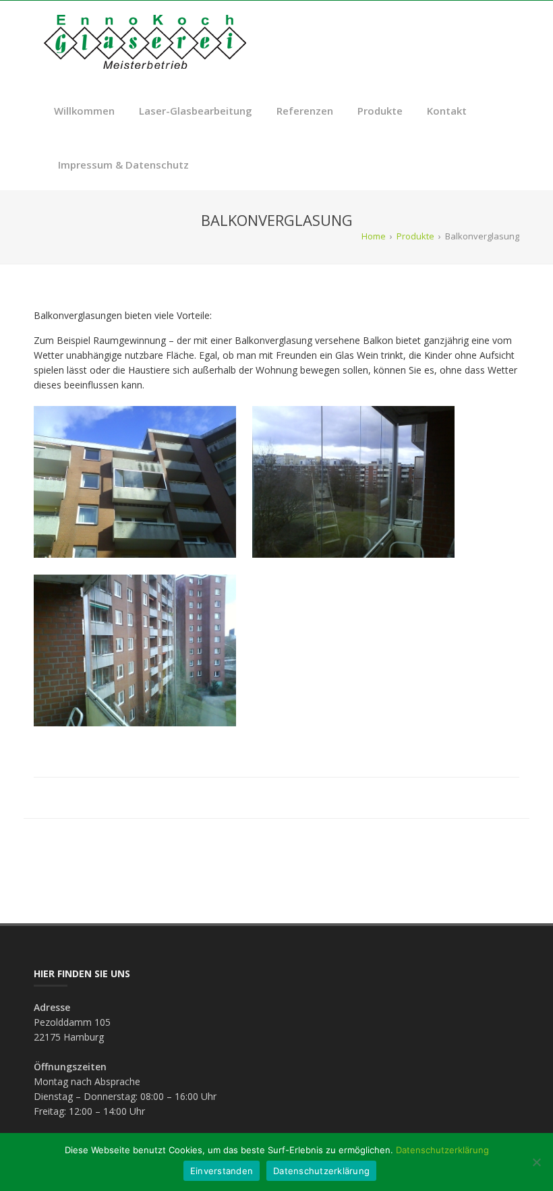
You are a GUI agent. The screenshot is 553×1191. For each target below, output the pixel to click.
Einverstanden (221, 1170)
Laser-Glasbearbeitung (195, 110)
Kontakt (447, 110)
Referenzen (304, 110)
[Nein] (536, 1162)
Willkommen (84, 110)
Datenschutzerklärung (442, 1149)
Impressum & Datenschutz (123, 164)
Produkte (380, 110)
